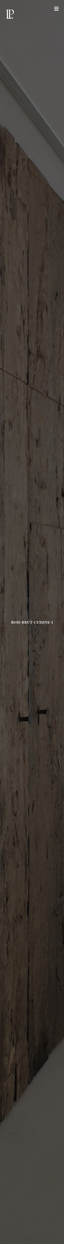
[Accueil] (9, 14)
